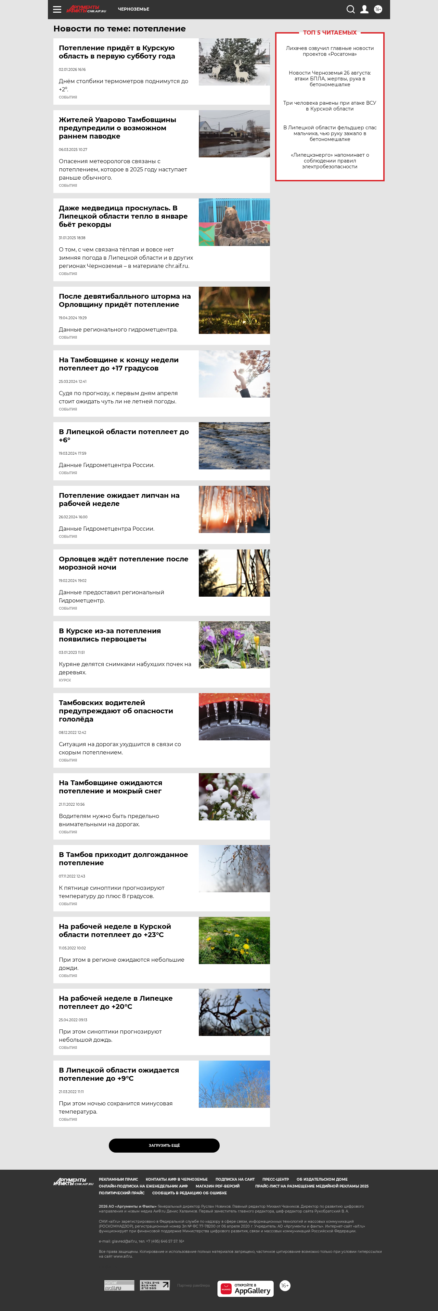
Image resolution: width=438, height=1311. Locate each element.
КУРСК (65, 680)
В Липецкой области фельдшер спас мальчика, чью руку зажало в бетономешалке (330, 133)
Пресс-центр (275, 1179)
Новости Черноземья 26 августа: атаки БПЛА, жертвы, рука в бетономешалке (330, 79)
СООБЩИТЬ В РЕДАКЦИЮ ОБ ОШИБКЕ (189, 1193)
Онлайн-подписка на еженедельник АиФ (143, 1186)
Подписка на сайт (235, 1179)
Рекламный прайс (118, 1179)
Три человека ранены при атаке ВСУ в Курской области (329, 106)
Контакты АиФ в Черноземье (177, 1179)
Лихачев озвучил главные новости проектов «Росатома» (330, 51)
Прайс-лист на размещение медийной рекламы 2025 (312, 1186)
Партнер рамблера (193, 1285)
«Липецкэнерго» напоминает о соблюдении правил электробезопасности (330, 161)
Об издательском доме (322, 1179)
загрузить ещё (164, 1145)
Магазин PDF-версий (218, 1186)
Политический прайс (121, 1193)
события (68, 97)
